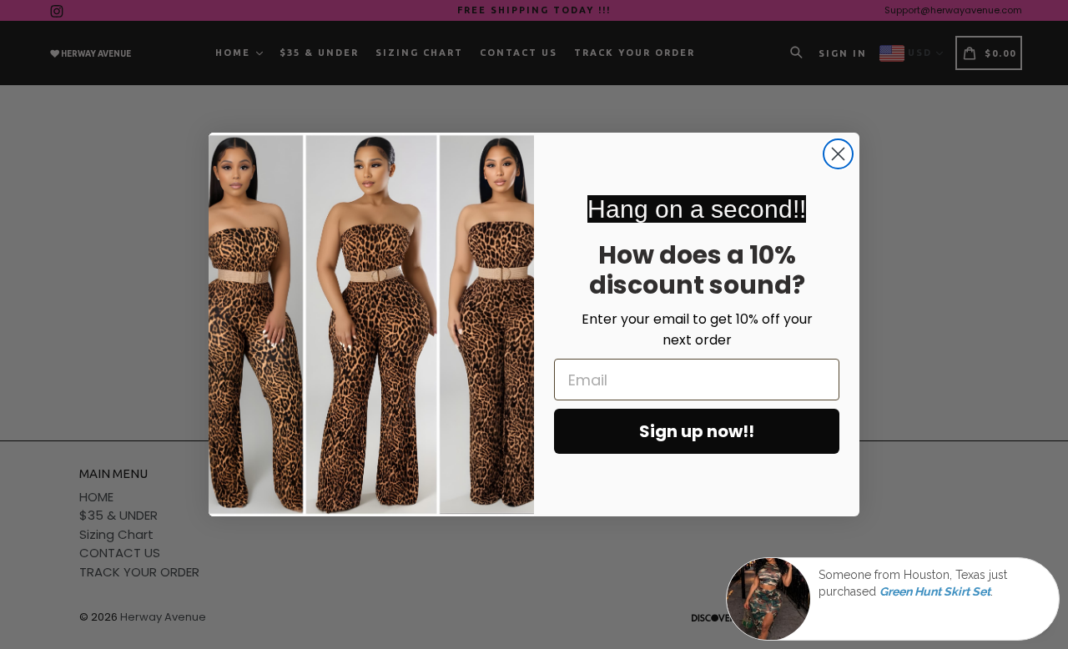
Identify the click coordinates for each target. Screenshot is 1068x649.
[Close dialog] (838, 154)
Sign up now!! (696, 431)
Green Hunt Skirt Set (934, 592)
